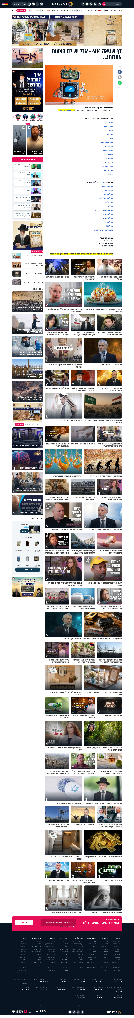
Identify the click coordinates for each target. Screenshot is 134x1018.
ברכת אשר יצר (22, 970)
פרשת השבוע (108, 150)
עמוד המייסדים (116, 967)
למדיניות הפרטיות (64, 927)
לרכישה (24, 531)
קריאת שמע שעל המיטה (104, 210)
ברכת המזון (23, 952)
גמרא (66, 946)
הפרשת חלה (37, 965)
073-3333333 (118, 998)
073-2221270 (25, 989)
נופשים (118, 960)
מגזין (111, 10)
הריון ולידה (38, 960)
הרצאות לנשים (37, 962)
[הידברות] (62, 4)
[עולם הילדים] (41, 4)
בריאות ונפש (65, 960)
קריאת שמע (23, 957)
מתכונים (39, 944)
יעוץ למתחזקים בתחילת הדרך (40, 979)
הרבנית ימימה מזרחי (36, 952)
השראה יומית (92, 965)
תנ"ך (66, 944)
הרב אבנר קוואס (51, 967)
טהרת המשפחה (36, 946)
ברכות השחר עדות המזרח (103, 230)
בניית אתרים (32, 1012)
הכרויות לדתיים (107, 166)
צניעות (39, 954)
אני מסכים (66, 927)
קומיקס (81, 957)
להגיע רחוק (93, 960)
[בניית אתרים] (40, 1012)
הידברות (118, 938)
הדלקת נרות (37, 949)
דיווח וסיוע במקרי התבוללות (59, 987)
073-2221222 (118, 981)
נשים (111, 130)
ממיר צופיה (119, 995)
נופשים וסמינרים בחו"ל (79, 995)
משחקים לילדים (79, 954)
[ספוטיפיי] (29, 4)
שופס (58, 10)
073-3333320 (25, 983)
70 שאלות (79, 10)
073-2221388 (81, 981)
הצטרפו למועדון (20, 10)
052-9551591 (81, 989)
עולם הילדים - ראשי (77, 941)
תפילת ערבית (108, 218)
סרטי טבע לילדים (78, 962)
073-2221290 (44, 989)
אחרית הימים (64, 962)
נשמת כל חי (23, 967)
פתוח (94, 952)
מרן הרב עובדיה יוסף (50, 944)
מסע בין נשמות (92, 957)
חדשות (106, 10)
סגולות (66, 954)
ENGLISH (38, 10)
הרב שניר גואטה (51, 954)
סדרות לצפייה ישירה (77, 952)
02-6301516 (118, 991)
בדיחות (81, 946)
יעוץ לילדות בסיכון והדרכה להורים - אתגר (21, 980)
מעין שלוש (109, 202)
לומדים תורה (65, 941)
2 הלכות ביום (117, 952)
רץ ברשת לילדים (78, 944)
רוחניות (110, 138)
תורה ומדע (109, 146)
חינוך (66, 957)
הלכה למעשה (92, 949)
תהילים (24, 960)
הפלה (39, 957)
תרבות (110, 154)
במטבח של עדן (92, 946)
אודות (119, 973)
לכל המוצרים (28, 569)
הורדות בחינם (108, 170)
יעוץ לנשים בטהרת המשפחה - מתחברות (114, 988)
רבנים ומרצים (51, 938)
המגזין (106, 944)
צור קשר (43, 10)
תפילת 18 (109, 226)
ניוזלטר (118, 949)
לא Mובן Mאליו (92, 944)
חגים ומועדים (104, 967)
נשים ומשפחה (36, 938)
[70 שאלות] (33, 4)
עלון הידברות (117, 946)
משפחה (106, 954)
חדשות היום (105, 946)
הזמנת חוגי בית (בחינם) (42, 987)
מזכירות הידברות (118, 979)
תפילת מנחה (23, 944)
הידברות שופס (116, 965)
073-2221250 (99, 998)
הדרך (106, 194)
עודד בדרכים (93, 941)
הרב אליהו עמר (51, 970)
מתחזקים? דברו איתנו (20, 4)
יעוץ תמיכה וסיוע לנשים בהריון (77, 987)
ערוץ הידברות (116, 944)
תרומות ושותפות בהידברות (96, 979)
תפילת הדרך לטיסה (106, 198)
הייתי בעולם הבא (91, 967)
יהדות (111, 122)
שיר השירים (23, 965)
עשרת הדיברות (64, 949)
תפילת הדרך (23, 962)
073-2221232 (44, 981)
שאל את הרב (73, 10)
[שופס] (37, 4)
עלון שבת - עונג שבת (79, 979)
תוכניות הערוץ (91, 938)
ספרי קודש (65, 967)
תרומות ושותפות (116, 962)
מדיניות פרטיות (116, 941)
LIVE (31, 10)
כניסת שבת (106, 186)
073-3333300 (99, 989)
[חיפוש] (104, 4)
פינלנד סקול (65, 952)
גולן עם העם (92, 954)
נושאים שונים (64, 938)
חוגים (81, 967)
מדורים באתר (104, 938)
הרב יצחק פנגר (51, 949)
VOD (115, 10)
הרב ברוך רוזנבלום (50, 960)
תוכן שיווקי (105, 970)
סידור (102, 182)
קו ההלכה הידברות (98, 987)
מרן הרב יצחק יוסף (50, 946)
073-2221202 (81, 998)
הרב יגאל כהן (52, 952)
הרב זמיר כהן (93, 10)
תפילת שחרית (108, 214)
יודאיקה (66, 970)
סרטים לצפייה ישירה (77, 949)
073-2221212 (99, 981)
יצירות (81, 965)
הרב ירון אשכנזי (51, 957)
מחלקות (53, 10)
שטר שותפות (101, 10)
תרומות (48, 10)
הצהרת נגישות (116, 970)
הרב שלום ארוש (51, 965)
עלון (62, 10)
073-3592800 (62, 981)
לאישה (39, 941)
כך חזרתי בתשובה (91, 962)
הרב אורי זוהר (51, 962)
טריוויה (81, 960)
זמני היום (66, 10)
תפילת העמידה (107, 222)
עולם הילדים (86, 10)
